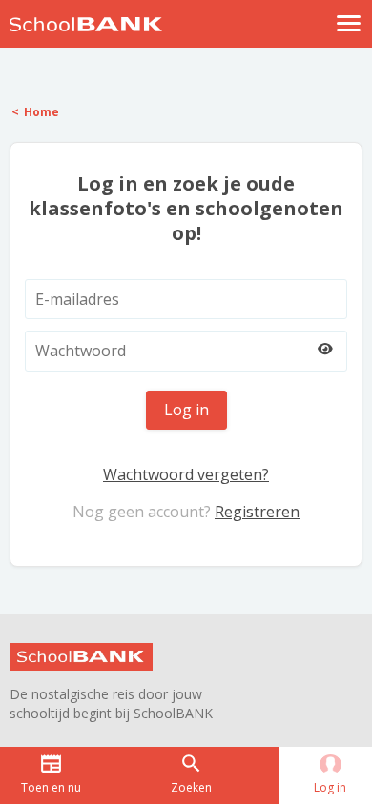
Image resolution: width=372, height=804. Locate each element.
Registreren (257, 511)
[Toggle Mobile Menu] (349, 23)
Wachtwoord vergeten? (186, 474)
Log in (186, 409)
